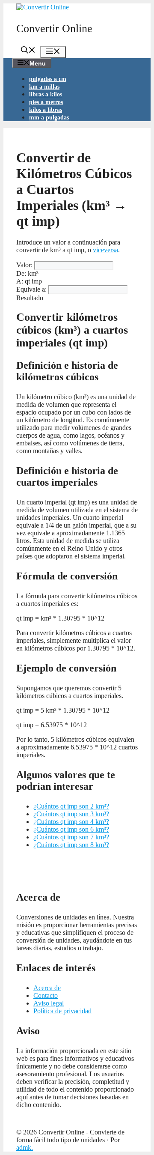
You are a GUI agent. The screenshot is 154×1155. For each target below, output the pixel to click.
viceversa (105, 250)
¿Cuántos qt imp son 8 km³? (71, 844)
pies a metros (46, 102)
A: (19, 281)
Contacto (45, 995)
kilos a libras (45, 110)
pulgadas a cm (47, 79)
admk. (24, 1147)
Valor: (24, 265)
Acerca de (47, 987)
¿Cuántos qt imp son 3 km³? (71, 814)
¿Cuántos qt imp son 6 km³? (71, 829)
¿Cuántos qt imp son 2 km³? (71, 806)
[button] (28, 51)
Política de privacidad (62, 1011)
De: (21, 273)
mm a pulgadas (49, 117)
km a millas (44, 87)
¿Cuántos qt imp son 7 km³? (71, 837)
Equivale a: (31, 289)
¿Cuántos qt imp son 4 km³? (71, 821)
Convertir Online (54, 28)
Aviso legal (48, 1003)
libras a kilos (45, 94)
